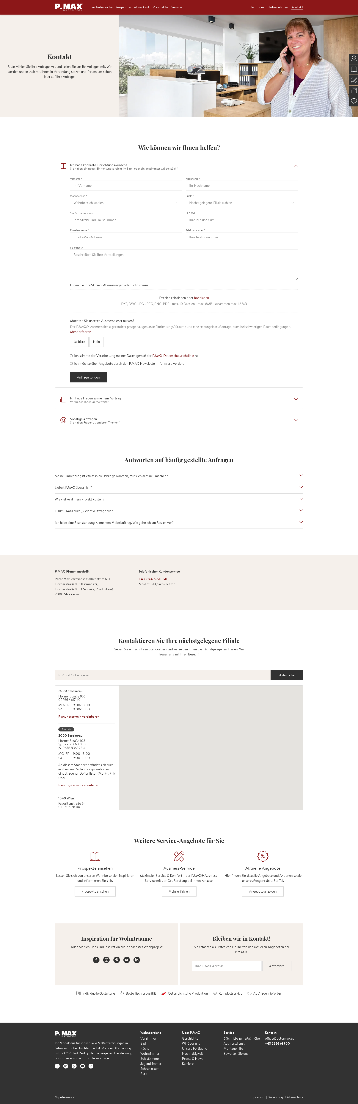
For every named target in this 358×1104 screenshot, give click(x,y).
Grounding (276, 1097)
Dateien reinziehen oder (184, 300)
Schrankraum (149, 1068)
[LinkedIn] (136, 959)
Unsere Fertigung (194, 1048)
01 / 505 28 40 (69, 806)
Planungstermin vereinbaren (78, 716)
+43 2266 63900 (277, 1043)
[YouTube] (126, 959)
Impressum (258, 1097)
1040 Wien (66, 798)
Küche (144, 1048)
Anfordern (277, 966)
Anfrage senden (88, 377)
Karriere (188, 1063)
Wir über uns (191, 1043)
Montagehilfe (233, 1048)
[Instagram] (106, 959)
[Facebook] (96, 959)
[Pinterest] (116, 959)
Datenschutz (294, 1097)
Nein (96, 341)
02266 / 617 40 (69, 699)
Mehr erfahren (80, 331)
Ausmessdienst (234, 1043)
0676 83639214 (73, 747)
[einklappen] (296, 166)
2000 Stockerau (70, 691)
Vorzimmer (148, 1038)
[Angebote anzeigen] (263, 856)
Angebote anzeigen (263, 891)
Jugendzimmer (150, 1063)
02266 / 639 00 (74, 744)
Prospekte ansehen (95, 891)
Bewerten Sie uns (236, 1053)
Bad (143, 1043)
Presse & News (192, 1058)
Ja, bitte (79, 341)
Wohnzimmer (149, 1053)
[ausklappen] (296, 399)
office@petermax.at (279, 1038)
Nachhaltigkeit (192, 1053)
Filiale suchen (286, 675)
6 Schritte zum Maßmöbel (242, 1038)
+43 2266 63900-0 (153, 579)
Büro (143, 1073)
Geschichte (190, 1038)
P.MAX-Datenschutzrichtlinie (173, 355)
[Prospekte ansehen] (95, 856)
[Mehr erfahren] (179, 856)
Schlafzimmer (150, 1058)
